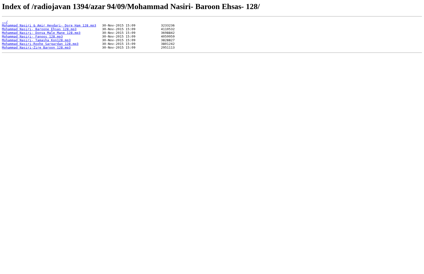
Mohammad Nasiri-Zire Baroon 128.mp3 (36, 47)
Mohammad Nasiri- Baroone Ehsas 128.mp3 (39, 29)
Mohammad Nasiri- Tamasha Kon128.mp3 (36, 40)
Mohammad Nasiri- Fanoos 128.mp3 (32, 36)
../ (5, 22)
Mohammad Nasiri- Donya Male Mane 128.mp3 (41, 33)
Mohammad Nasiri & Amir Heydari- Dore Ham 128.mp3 (49, 25)
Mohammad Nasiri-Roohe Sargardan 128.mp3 (40, 44)
